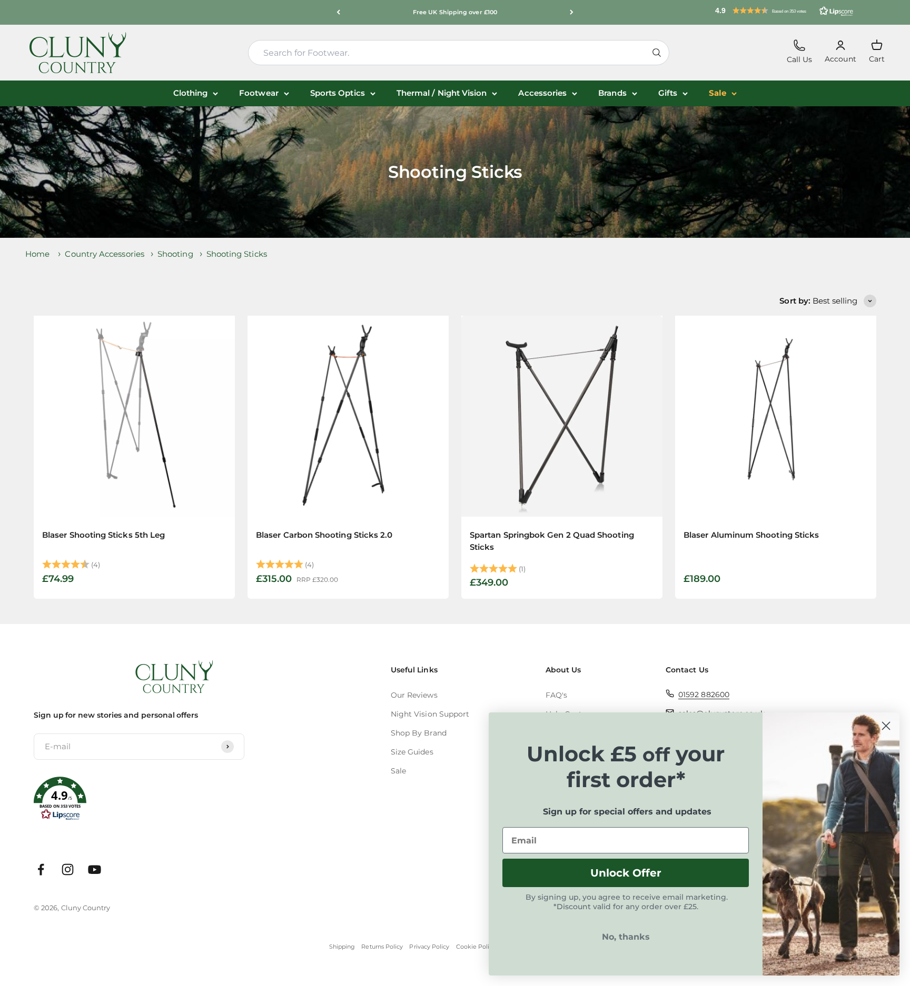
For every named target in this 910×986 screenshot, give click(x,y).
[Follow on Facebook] (41, 869)
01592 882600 (703, 694)
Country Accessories (104, 254)
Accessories (542, 93)
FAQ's (556, 695)
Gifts (667, 93)
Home (37, 254)
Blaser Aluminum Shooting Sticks (751, 535)
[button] (784, 10)
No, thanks (626, 937)
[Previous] (338, 12)
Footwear (259, 93)
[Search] (656, 52)
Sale (717, 93)
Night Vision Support (430, 714)
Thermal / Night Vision (442, 93)
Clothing (190, 93)
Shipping (342, 946)
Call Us (800, 52)
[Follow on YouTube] (94, 869)
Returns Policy (382, 946)
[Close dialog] (886, 726)
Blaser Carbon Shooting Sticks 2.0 (324, 535)
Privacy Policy (429, 946)
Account (840, 52)
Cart (877, 51)
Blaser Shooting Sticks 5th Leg (103, 535)
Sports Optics (337, 93)
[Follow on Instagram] (68, 869)
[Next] (571, 12)
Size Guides (412, 752)
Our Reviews (414, 695)
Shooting (175, 254)
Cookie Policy (476, 946)
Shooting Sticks (236, 254)
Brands (612, 93)
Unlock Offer (625, 873)
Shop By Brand (419, 733)
